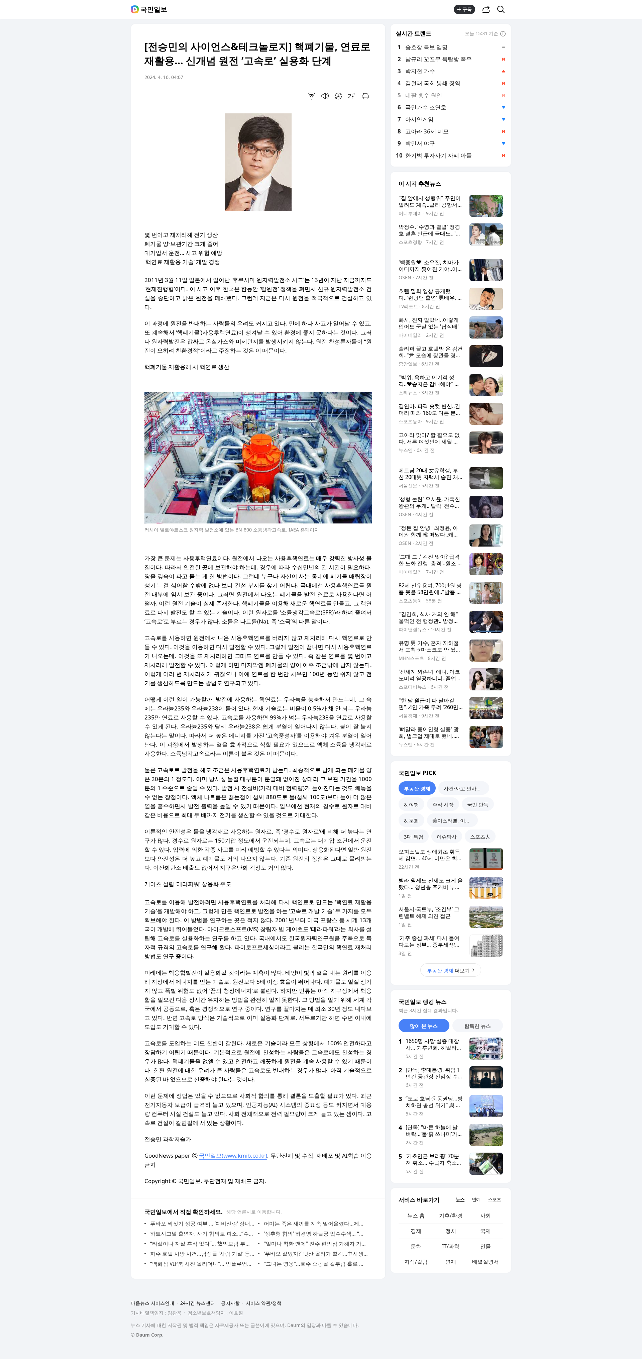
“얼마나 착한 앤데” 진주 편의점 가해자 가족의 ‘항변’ (316, 1243)
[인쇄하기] (365, 96)
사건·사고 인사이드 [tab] (465, 788)
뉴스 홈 (416, 1215)
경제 (416, 1231)
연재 (450, 1261)
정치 (450, 1231)
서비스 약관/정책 (264, 1303)
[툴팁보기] (503, 34)
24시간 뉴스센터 (197, 1303)
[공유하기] (486, 9)
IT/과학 (450, 1246)
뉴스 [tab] (460, 1199)
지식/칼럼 (416, 1261)
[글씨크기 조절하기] (351, 96)
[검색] (503, 9)
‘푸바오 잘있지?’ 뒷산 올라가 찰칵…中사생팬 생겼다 (316, 1253)
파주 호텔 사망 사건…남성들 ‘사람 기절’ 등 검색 (202, 1253)
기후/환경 (450, 1215)
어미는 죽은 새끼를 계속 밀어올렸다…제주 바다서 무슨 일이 (316, 1223)
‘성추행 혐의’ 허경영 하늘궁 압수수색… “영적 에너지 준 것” (316, 1233)
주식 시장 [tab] (443, 804)
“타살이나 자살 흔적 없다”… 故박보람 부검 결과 (202, 1243)
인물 (485, 1246)
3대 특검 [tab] (413, 836)
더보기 (448, 970)
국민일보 (153, 9)
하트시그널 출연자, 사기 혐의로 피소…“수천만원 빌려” (202, 1233)
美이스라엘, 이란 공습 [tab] (455, 820)
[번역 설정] (338, 96)
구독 (467, 9)
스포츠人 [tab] (480, 836)
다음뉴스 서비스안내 (152, 1303)
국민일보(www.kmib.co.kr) (233, 1155)
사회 (485, 1215)
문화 (416, 1246)
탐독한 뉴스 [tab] (477, 1026)
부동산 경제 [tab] (417, 788)
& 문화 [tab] (411, 820)
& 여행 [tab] (411, 804)
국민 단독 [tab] (478, 804)
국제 (485, 1231)
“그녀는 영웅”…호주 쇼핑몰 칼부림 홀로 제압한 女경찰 (316, 1263)
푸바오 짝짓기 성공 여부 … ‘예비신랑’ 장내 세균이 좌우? (202, 1223)
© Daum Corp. (147, 1335)
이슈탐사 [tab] (447, 836)
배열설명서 (485, 1261)
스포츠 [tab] (494, 1199)
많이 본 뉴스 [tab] (424, 1026)
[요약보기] (311, 96)
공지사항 (230, 1303)
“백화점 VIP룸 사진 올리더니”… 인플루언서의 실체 (202, 1263)
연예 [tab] (476, 1199)
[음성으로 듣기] (325, 96)
